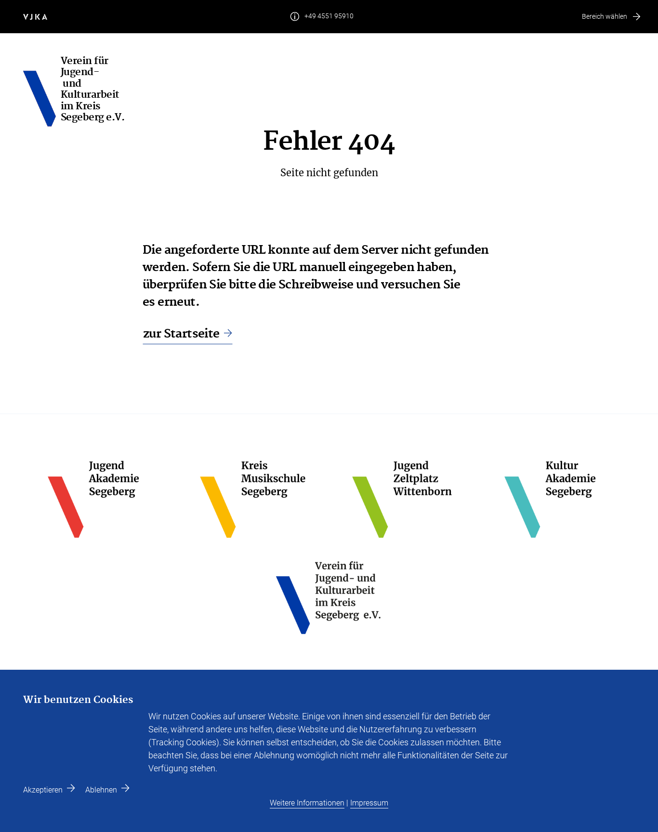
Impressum (369, 802)
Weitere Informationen (307, 802)
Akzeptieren (43, 789)
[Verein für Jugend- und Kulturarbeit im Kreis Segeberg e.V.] (42, 92)
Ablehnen (101, 789)
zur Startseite (181, 333)
